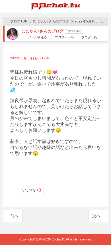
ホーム (6, 6)
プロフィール (64, 37)
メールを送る (37, 37)
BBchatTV (55, 6)
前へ (14, 215)
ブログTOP (18, 21)
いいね (31, 190)
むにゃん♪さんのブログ (51, 21)
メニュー (105, 6)
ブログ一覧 (89, 37)
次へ (96, 215)
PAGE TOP (100, 229)
